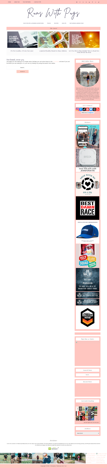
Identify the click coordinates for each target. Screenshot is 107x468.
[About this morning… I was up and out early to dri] (37, 458)
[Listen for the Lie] (83, 420)
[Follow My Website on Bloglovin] (87, 113)
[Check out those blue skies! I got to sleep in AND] (69, 458)
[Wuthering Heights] (95, 415)
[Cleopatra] (89, 410)
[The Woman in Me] (80, 420)
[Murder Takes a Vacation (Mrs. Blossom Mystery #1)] (92, 420)
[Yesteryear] (86, 415)
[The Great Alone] (83, 415)
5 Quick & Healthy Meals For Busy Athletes (53, 51)
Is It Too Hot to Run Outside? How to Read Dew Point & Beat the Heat (84, 51)
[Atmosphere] (86, 410)
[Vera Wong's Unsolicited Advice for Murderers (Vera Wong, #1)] (89, 415)
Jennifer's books (87, 404)
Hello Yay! (64, 466)
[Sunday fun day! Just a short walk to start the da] (101, 458)
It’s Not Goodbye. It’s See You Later (22, 51)
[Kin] (83, 410)
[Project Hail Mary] (92, 410)
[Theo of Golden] (77, 411)
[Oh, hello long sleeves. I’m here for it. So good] (48, 458)
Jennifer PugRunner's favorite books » (91, 422)
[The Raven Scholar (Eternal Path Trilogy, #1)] (89, 420)
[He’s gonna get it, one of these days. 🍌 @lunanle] (59, 458)
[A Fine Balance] (77, 415)
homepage (56, 61)
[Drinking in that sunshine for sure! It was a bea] (26, 458)
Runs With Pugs (53, 12)
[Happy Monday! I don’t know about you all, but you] (91, 458)
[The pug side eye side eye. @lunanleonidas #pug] (16, 458)
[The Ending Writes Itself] (80, 415)
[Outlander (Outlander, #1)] (77, 420)
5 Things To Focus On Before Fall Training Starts (87, 394)
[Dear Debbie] (95, 411)
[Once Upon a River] (92, 415)
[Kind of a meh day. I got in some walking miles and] (80, 458)
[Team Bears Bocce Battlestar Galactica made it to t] (5, 458)
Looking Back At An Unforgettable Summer (87, 392)
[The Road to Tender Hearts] (86, 420)
